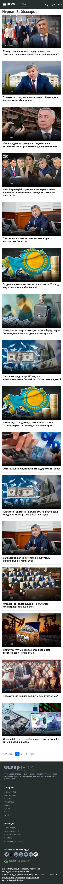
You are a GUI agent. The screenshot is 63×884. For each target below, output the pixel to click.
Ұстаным (8, 812)
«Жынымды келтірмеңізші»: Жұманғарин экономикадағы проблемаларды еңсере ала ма (30, 145)
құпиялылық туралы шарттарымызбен (20, 877)
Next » (33, 754)
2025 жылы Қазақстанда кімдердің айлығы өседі (31, 468)
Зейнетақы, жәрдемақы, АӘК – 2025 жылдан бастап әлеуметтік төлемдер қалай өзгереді (28, 424)
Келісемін (54, 874)
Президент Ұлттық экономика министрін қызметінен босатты (26, 240)
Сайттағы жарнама (12, 834)
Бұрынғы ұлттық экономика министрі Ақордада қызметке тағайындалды (30, 99)
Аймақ (7, 805)
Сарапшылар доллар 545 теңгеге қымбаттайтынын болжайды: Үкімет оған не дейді (32, 378)
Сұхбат (7, 815)
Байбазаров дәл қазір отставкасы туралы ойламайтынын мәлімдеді (27, 559)
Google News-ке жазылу (19, 861)
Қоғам (7, 808)
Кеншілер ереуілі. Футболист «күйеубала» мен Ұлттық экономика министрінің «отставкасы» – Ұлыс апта (30, 192)
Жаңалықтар (10, 792)
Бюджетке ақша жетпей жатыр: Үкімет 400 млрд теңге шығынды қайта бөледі (31, 286)
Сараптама (9, 802)
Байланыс (8, 838)
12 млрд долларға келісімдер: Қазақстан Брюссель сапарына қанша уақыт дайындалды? (31, 53)
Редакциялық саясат (13, 841)
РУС (60, 5)
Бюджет (8, 798)
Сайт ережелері (11, 831)
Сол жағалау (10, 795)
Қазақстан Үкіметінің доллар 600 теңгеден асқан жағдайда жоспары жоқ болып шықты (31, 513)
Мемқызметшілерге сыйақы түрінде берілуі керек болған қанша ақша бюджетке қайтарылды (31, 332)
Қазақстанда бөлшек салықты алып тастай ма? (30, 696)
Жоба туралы (10, 828)
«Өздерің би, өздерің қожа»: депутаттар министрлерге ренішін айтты (26, 605)
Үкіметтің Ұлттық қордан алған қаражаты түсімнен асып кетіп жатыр (27, 651)
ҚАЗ (53, 5)
